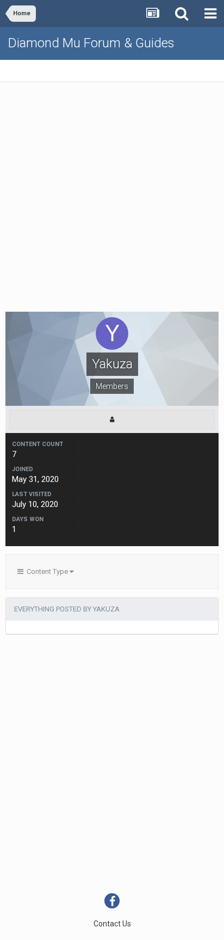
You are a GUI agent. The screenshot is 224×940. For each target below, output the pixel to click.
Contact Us (112, 923)
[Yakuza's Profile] (112, 419)
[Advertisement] (112, 200)
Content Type (46, 571)
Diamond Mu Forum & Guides (91, 43)
